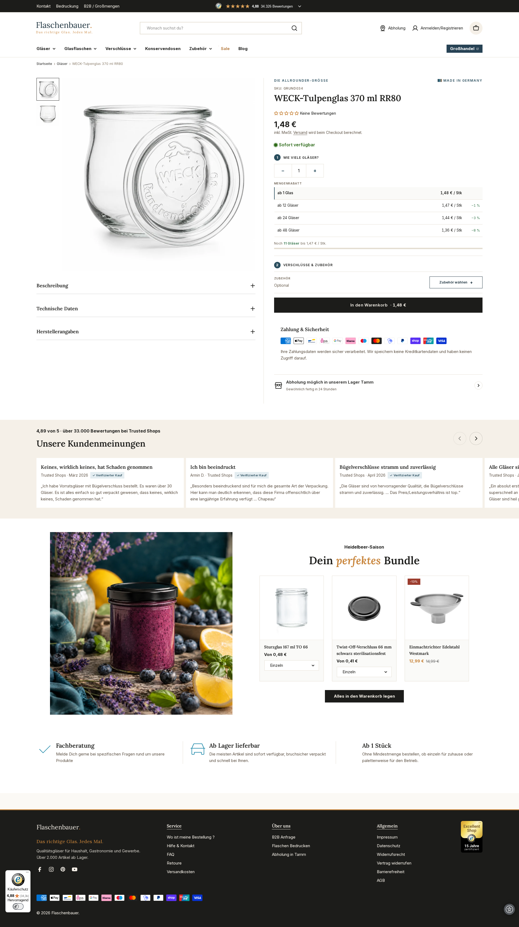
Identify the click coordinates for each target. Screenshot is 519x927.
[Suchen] (294, 28)
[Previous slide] (459, 438)
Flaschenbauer (64, 912)
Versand (300, 132)
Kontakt (43, 6)
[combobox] (221, 28)
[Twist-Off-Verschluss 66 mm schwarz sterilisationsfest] (364, 608)
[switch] (18, 906)
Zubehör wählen (453, 282)
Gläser (62, 64)
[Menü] (27, 873)
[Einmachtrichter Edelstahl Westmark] (437, 608)
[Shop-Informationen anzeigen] (478, 385)
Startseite (44, 64)
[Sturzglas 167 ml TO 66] (292, 608)
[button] (286, 113)
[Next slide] (476, 438)
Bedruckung (67, 6)
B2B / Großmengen (101, 6)
